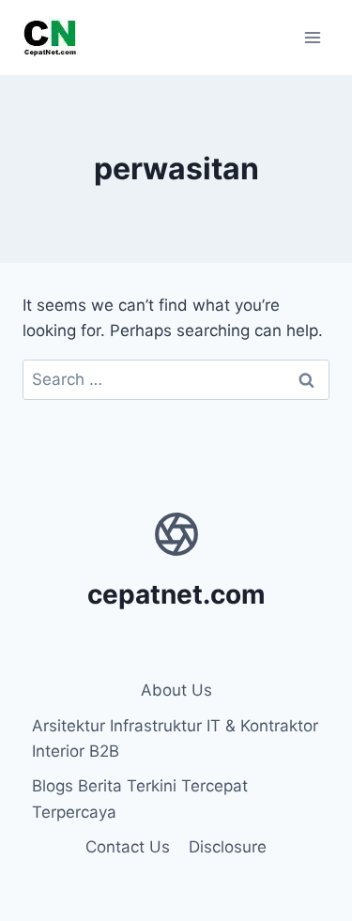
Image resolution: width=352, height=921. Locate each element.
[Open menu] (312, 37)
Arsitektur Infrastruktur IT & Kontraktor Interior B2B (175, 738)
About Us (176, 690)
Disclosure (228, 846)
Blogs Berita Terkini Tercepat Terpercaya (140, 798)
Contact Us (127, 846)
